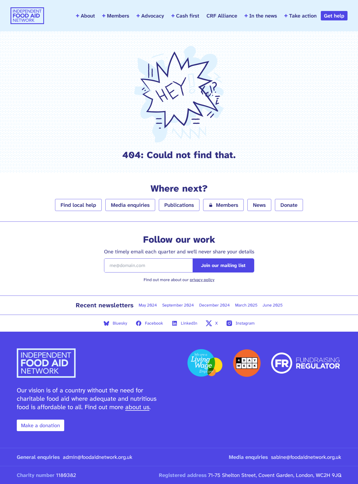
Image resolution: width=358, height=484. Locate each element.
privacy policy (202, 279)
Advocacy (152, 15)
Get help (334, 15)
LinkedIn (189, 323)
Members (118, 15)
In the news (263, 15)
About (88, 15)
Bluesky (120, 323)
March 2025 (246, 305)
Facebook (154, 323)
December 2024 (214, 305)
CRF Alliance (222, 15)
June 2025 (273, 305)
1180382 (66, 475)
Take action (303, 15)
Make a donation (40, 425)
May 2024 (148, 305)
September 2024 (178, 305)
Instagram (245, 323)
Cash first (187, 15)
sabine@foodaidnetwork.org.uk (306, 457)
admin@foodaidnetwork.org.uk (97, 457)
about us (137, 407)
